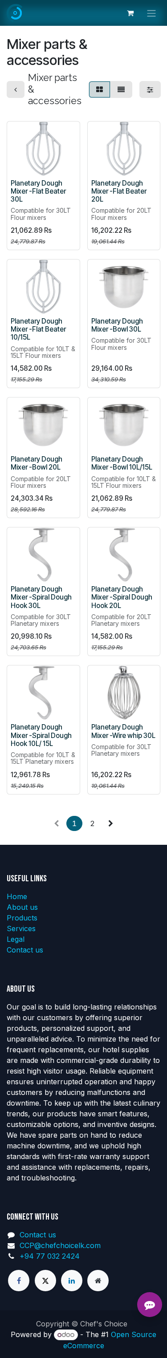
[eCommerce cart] (130, 13)
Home (17, 896)
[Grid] (99, 89)
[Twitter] (45, 1280)
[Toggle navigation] (151, 13)
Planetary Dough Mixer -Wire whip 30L (123, 731)
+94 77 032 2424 (50, 1256)
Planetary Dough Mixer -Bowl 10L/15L (121, 463)
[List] (121, 89)
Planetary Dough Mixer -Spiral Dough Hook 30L (41, 597)
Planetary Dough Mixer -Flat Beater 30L (38, 191)
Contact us (25, 949)
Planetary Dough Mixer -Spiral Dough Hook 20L (121, 597)
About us (22, 907)
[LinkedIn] (71, 1280)
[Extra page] (98, 1280)
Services (21, 928)
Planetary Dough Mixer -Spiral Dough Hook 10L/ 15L (41, 735)
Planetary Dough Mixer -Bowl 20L (36, 463)
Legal (15, 939)
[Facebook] (18, 1280)
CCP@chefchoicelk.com (60, 1245)
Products (22, 917)
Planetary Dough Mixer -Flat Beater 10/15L (38, 329)
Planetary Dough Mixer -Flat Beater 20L (119, 191)
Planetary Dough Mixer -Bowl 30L (117, 325)
